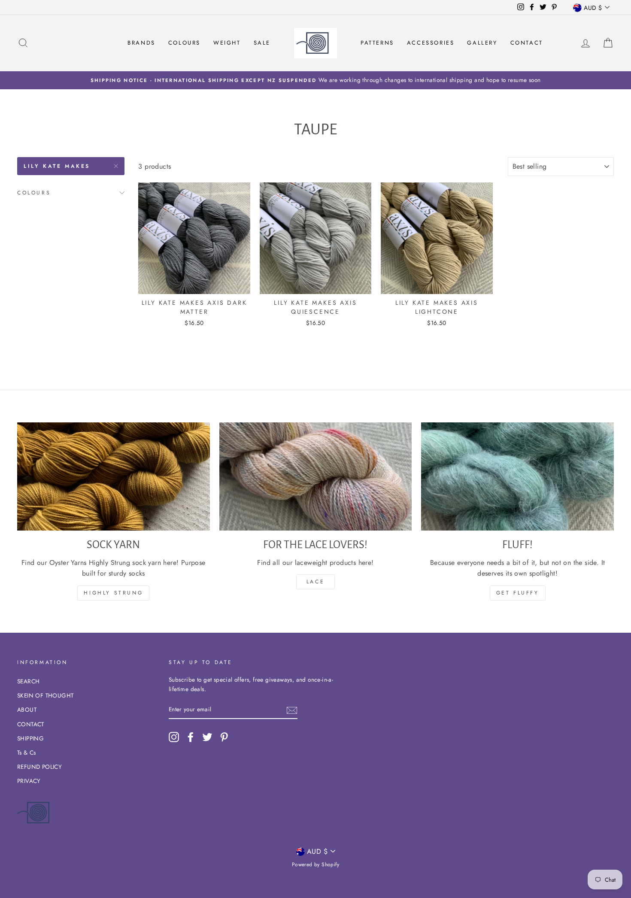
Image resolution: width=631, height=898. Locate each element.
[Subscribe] (291, 709)
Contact (526, 43)
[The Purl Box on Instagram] (174, 737)
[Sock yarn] (113, 476)
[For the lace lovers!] (315, 476)
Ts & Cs (26, 752)
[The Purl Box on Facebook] (190, 737)
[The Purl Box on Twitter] (207, 737)
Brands (141, 43)
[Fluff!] (517, 476)
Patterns (377, 43)
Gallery (482, 43)
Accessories (431, 43)
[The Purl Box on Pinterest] (224, 737)
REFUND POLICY (39, 766)
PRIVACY (29, 781)
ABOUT (26, 709)
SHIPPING (30, 738)
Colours (184, 43)
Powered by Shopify (315, 864)
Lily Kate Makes (57, 166)
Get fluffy (517, 593)
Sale (262, 43)
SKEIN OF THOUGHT (45, 695)
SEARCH (28, 681)
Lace (315, 582)
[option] (315, 80)
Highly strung (113, 593)
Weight (227, 43)
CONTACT (30, 724)
